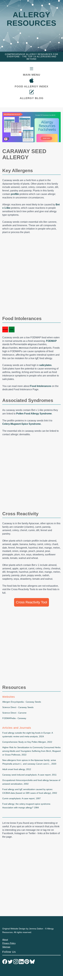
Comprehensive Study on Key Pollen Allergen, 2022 (27, 742)
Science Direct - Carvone (14, 713)
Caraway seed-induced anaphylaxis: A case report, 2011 (29, 775)
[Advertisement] (31, 277)
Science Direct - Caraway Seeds (17, 707)
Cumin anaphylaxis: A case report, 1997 (21, 798)
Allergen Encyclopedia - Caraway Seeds (21, 702)
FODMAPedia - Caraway (14, 718)
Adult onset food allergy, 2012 (16, 769)
